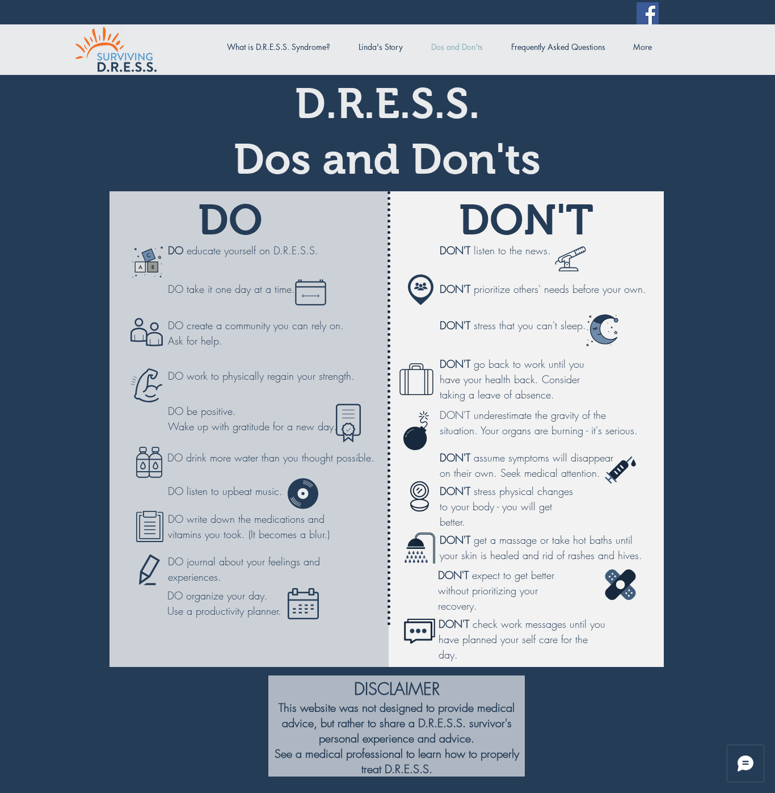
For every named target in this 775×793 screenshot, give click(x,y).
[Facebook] (648, 13)
